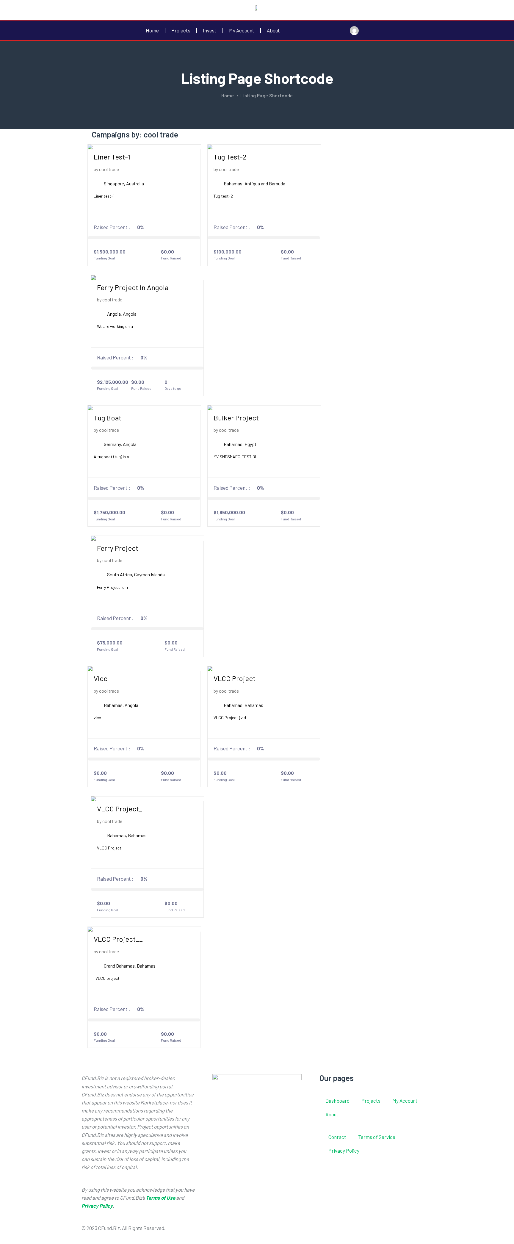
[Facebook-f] (267, 1231)
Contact (337, 1137)
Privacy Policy (343, 1151)
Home (152, 30)
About (273, 30)
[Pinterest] (314, 1231)
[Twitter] (283, 1231)
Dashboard (337, 1101)
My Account (241, 30)
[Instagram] (299, 1231)
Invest (210, 30)
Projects (180, 30)
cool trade (109, 169)
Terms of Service (376, 1137)
